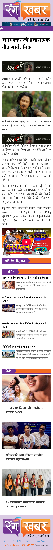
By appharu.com (41, 545)
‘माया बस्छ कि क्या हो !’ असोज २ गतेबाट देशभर (25, 410)
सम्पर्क (6, 541)
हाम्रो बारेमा (17, 541)
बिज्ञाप (27, 541)
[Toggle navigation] (49, 28)
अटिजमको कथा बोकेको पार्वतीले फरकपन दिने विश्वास (24, 457)
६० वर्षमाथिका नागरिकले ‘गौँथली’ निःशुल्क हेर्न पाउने (25, 504)
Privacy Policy (40, 541)
